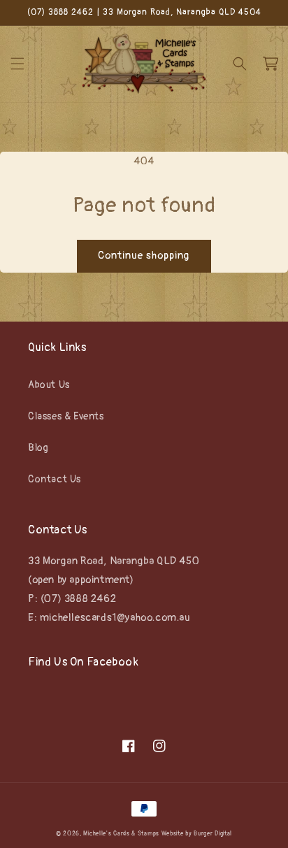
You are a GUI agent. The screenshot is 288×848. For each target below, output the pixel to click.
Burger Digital (213, 834)
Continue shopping (144, 255)
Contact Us (54, 479)
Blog (38, 448)
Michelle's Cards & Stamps (121, 834)
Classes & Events (66, 416)
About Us (49, 385)
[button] (17, 63)
